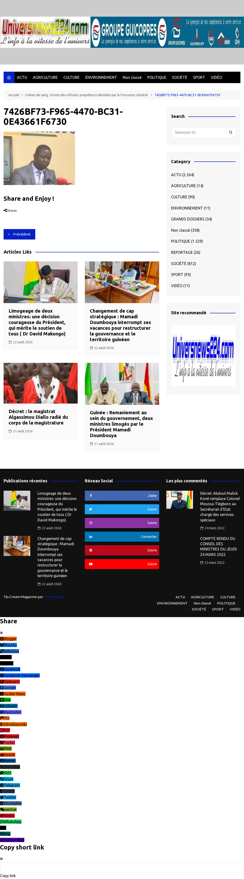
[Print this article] (25, 216)
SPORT (199, 77)
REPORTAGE (182, 252)
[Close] (1, 633)
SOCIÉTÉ (179, 77)
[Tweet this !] (10, 216)
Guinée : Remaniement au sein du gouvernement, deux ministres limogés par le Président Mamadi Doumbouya (121, 424)
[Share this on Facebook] (5, 216)
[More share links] (34, 216)
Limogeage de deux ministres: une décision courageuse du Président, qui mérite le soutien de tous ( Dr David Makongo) (37, 322)
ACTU (22, 77)
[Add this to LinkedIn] (15, 216)
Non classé (132, 77)
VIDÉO (216, 77)
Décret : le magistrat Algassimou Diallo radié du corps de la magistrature (38, 417)
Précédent (21, 234)
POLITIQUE (156, 77)
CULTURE (71, 77)
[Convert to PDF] (29, 216)
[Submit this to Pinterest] (20, 216)
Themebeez (54, 597)
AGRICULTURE (45, 77)
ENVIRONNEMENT (101, 77)
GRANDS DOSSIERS (187, 219)
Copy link (8, 876)
